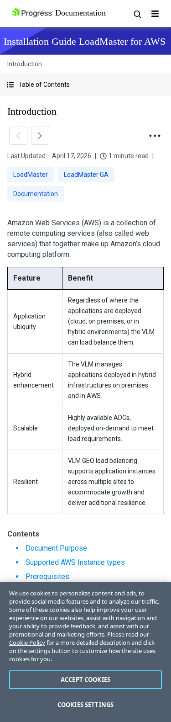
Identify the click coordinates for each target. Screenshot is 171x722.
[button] (85, 84)
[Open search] (137, 14)
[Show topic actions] (154, 136)
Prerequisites (47, 576)
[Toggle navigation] (155, 14)
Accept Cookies (85, 679)
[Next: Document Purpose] (40, 135)
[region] (85, 652)
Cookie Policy (27, 642)
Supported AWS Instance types (75, 562)
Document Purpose (56, 548)
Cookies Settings (85, 705)
